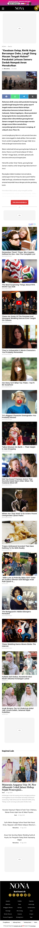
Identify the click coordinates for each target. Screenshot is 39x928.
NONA (4, 46)
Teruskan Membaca (19, 202)
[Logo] (19, 886)
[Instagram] (13, 895)
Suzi (3, 792)
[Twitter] (17, 895)
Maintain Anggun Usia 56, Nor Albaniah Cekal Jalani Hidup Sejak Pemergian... (19, 787)
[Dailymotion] (29, 895)
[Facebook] (10, 895)
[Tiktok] (21, 895)
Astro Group (33, 925)
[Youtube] (25, 895)
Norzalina (7, 68)
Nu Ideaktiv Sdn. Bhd (18, 925)
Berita (10, 46)
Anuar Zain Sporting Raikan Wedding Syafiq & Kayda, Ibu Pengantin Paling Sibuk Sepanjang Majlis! (19, 837)
